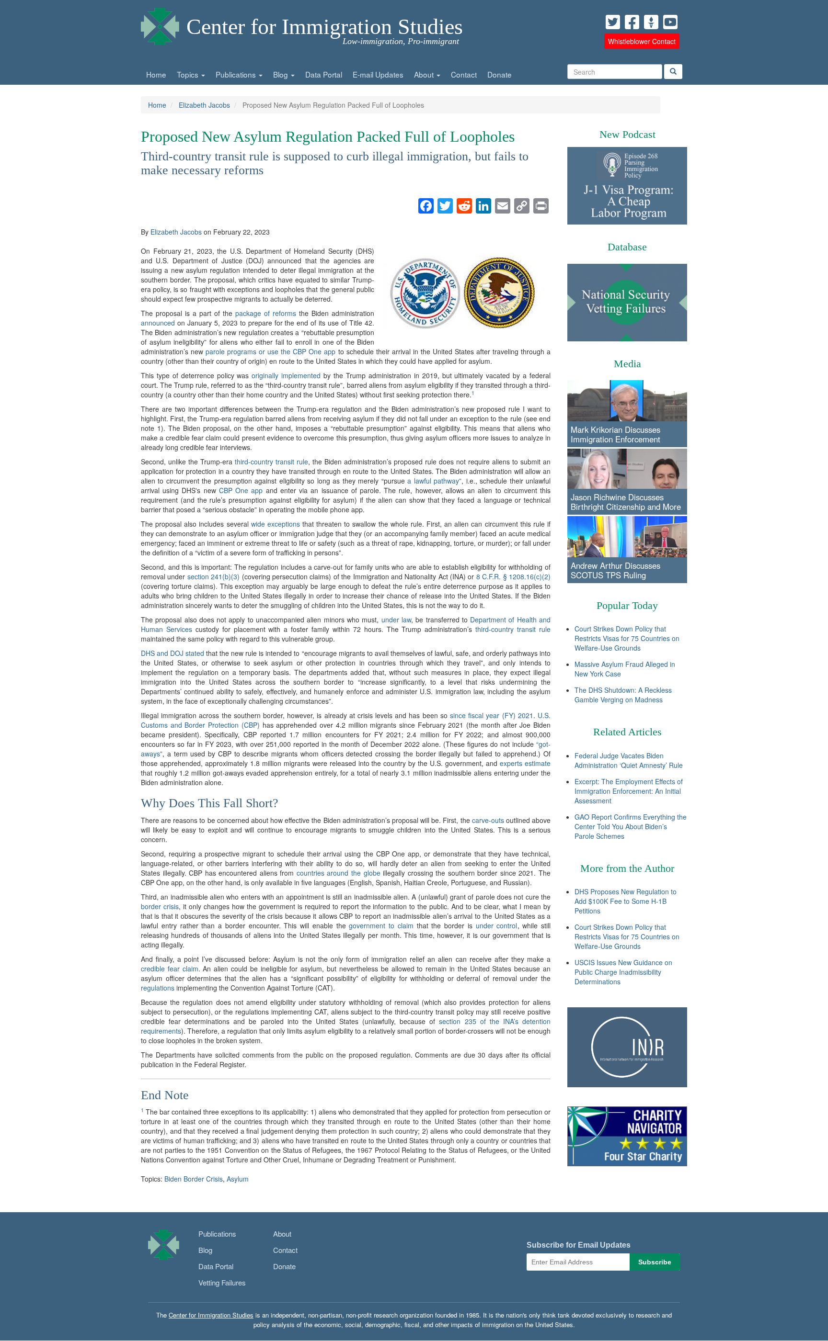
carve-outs (488, 820)
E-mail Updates (378, 74)
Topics (188, 74)
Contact (464, 74)
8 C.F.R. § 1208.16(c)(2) (513, 576)
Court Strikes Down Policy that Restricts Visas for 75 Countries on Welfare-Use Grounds (627, 638)
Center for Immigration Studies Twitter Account (613, 22)
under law (396, 619)
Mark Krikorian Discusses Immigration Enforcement (615, 434)
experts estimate (525, 763)
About (425, 74)
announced (158, 322)
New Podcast (627, 134)
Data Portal (323, 74)
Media (627, 364)
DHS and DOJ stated (172, 653)
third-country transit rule (271, 461)
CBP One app (241, 490)
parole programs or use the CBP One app (270, 351)
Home (156, 74)
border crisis (160, 906)
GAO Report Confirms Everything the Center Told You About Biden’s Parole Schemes (631, 826)
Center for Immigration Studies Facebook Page (632, 22)
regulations (157, 987)
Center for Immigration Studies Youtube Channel (670, 22)
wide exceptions (275, 524)
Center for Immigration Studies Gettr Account (651, 22)
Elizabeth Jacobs (204, 105)
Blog (281, 74)
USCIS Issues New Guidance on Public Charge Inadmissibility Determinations (623, 972)
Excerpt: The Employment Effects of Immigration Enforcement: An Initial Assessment (629, 791)
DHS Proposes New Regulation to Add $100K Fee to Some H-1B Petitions (626, 901)
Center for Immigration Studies (324, 26)
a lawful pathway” (434, 480)
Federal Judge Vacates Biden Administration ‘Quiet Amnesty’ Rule (629, 760)
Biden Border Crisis (193, 1178)
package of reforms (265, 313)
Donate (499, 74)
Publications (237, 74)
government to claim (381, 925)
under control (497, 925)
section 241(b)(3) (213, 576)
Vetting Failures (222, 1282)
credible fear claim (169, 968)
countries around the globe (338, 873)
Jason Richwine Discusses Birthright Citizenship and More (626, 501)
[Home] (160, 23)
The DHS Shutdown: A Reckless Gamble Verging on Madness (623, 694)
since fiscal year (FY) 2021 (491, 715)
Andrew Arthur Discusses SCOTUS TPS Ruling (615, 570)
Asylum (238, 1178)
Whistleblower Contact (642, 41)
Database (627, 247)
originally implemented (286, 375)
